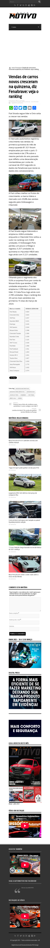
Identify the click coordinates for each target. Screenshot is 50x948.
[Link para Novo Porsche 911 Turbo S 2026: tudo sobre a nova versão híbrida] (25, 572)
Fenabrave (23, 395)
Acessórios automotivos (22, 388)
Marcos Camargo (20, 100)
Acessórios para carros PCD (17, 391)
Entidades (19, 101)
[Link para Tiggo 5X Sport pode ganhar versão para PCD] (25, 465)
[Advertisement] (25, 48)
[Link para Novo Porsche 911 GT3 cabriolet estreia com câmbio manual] (25, 438)
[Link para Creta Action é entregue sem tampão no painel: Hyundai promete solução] (25, 517)
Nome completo (13, 613)
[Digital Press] (25, 708)
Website (11, 626)
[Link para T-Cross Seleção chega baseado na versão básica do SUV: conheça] (25, 545)
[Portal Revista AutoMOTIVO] (25, 18)
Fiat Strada (31, 395)
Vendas (20, 398)
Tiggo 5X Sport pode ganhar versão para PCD (24, 468)
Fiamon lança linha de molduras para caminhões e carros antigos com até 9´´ (25, 404)
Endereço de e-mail (14, 620)
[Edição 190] (25, 802)
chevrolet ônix (14, 395)
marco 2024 (13, 398)
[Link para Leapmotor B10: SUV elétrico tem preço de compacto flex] (25, 490)
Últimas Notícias (26, 101)
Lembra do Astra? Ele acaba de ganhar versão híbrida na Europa (24, 410)
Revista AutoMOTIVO (28, 888)
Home (13, 68)
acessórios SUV (31, 391)
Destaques (19, 68)
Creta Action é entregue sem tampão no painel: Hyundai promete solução (24, 521)
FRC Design (35, 945)
